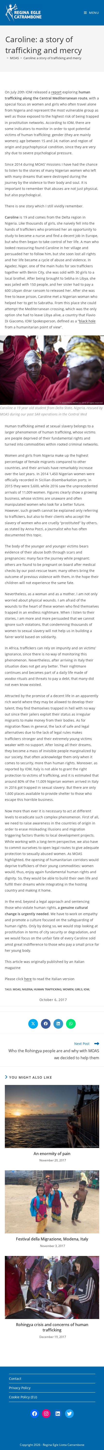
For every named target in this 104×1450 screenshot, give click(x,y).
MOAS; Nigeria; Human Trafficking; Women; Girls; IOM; (51, 989)
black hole (87, 321)
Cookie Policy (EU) (23, 1397)
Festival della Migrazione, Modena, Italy (52, 1239)
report (56, 92)
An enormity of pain (52, 1153)
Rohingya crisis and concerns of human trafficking (52, 1327)
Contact (15, 1378)
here (28, 979)
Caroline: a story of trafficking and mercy (52, 58)
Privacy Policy (19, 1387)
